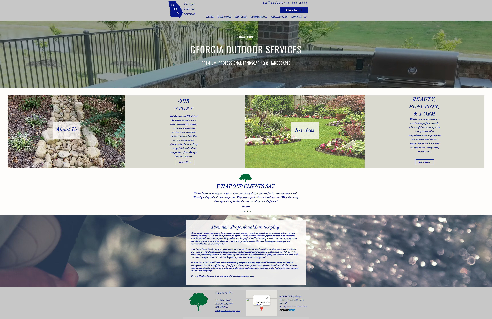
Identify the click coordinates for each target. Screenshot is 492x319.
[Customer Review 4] (250, 211)
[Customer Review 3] (247, 211)
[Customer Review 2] (244, 211)
